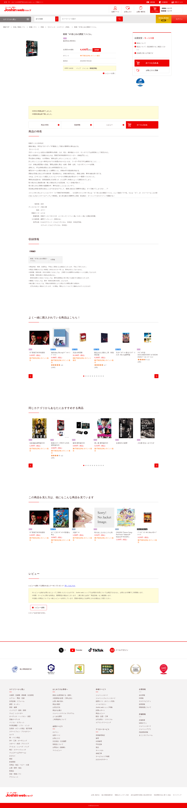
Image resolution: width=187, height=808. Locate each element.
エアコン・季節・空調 (16, 698)
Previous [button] (31, 376)
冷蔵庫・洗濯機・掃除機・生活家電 (21, 695)
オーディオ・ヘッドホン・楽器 (20, 716)
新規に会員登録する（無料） (62, 695)
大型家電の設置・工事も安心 (62, 698)
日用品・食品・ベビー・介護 (19, 765)
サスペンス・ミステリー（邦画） (59, 27)
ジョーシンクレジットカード (105, 698)
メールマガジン (121, 650)
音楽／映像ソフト (19, 27)
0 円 (170, 8)
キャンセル (99, 750)
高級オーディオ (14, 719)
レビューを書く (110, 73)
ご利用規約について (59, 719)
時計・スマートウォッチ (17, 750)
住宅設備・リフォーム (16, 701)
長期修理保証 (100, 735)
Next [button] (156, 376)
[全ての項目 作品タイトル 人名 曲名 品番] (46, 18)
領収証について (58, 744)
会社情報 (142, 695)
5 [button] (92, 376)
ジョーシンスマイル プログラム (63, 713)
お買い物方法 (141, 12)
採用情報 (142, 704)
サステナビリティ (145, 701)
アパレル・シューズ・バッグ (19, 747)
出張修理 (99, 741)
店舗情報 (165, 2)
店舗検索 (142, 720)
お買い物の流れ (58, 701)
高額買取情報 (143, 732)
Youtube (79, 650)
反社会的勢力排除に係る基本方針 (141, 795)
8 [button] (98, 376)
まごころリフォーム (146, 735)
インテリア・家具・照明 (17, 710)
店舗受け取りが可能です (145, 53)
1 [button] (83, 376)
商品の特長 (45, 125)
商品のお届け (57, 710)
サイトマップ (177, 795)
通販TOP (6, 27)
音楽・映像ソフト (15, 774)
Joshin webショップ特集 (104, 707)
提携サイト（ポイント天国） (105, 701)
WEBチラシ (143, 723)
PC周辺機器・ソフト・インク (19, 725)
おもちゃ (12, 756)
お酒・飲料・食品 (15, 768)
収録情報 (77, 125)
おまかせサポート (102, 759)
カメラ (11, 734)
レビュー (110, 125)
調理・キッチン (14, 704)
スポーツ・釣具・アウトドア (19, 743)
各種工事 (99, 753)
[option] (39, 346)
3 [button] (88, 376)
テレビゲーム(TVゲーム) (17, 753)
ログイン (56, 732)
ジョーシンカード (102, 695)
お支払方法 (56, 707)
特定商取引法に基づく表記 (162, 795)
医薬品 (11, 771)
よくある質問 (57, 716)
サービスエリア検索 (102, 756)
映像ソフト (33, 27)
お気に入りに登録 (152, 70)
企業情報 (152, 2)
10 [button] (103, 376)
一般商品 (163, 8)
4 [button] (90, 376)
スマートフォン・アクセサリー (20, 731)
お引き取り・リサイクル (104, 719)
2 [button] (85, 376)
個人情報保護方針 (107, 795)
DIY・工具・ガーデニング (18, 740)
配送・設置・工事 (102, 716)
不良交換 (99, 744)
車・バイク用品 (14, 737)
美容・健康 (13, 707)
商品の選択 (56, 704)
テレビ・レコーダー (16, 713)
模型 (10, 759)
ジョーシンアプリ (145, 729)
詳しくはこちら (70, 586)
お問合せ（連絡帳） (59, 747)
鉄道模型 (12, 762)
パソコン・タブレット (16, 722)
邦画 (42, 27)
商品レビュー (100, 713)
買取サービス (179, 2)
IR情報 (141, 698)
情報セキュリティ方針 (122, 795)
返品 (97, 747)
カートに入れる (152, 63)
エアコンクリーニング (103, 722)
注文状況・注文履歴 (59, 741)
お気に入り (128, 12)
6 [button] (94, 376)
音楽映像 (163, 11)
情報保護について (145, 707)
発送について (141, 43)
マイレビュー (57, 750)
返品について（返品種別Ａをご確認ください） (151, 48)
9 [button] (101, 376)
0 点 (168, 8)
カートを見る (155, 11)
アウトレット (13, 777)
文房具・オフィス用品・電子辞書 (20, 728)
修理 (97, 738)
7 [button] (96, 376)
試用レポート (100, 710)
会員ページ (115, 12)
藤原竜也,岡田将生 (69, 41)
